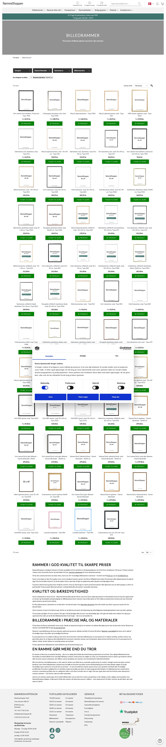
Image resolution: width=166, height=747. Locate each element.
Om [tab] (116, 356)
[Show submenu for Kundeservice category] (132, 10)
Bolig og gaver (100, 10)
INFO (91, 18)
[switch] (70, 387)
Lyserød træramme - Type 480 (54, 533)
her (30, 741)
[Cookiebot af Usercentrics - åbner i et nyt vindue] (121, 348)
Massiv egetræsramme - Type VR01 (83, 113)
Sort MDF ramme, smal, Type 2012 (26, 418)
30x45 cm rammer (55, 705)
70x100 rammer (54, 698)
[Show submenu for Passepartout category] (76, 10)
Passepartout (69, 10)
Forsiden (16, 58)
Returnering (88, 718)
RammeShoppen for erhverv (94, 701)
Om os (86, 712)
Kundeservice (125, 10)
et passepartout (59, 628)
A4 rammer (69, 708)
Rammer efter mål (54, 10)
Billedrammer (37, 10)
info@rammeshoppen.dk (22, 714)
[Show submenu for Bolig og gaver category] (107, 10)
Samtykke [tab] (49, 356)
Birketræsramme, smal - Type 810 (83, 304)
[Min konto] (157, 3)
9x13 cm (110, 576)
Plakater (113, 10)
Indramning (88, 722)
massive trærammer (76, 572)
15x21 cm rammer (55, 712)
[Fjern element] (31, 77)
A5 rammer (69, 712)
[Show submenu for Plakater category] (117, 10)
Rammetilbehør (85, 10)
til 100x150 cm (123, 576)
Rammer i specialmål (109, 631)
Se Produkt (26, 123)
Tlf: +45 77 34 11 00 (21, 710)
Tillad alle (115, 397)
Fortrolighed (88, 708)
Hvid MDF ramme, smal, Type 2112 (26, 533)
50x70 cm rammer (55, 701)
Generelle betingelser (92, 705)
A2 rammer (69, 701)
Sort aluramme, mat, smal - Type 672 (139, 342)
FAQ (86, 725)
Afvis (51, 397)
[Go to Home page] (13, 4)
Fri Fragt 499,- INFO (102, 5)
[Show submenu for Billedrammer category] (44, 10)
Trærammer (69, 715)
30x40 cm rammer (55, 708)
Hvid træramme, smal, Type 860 (140, 304)
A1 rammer (69, 698)
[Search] (139, 3)
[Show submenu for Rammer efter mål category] (62, 10)
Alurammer (53, 715)
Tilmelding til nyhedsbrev (93, 698)
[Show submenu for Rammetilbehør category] (92, 10)
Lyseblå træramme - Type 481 (83, 533)
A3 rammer (69, 705)
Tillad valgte (83, 397)
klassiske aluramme (87, 604)
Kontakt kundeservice (92, 715)
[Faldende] (151, 85)
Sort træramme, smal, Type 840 (111, 304)
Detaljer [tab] (83, 356)
